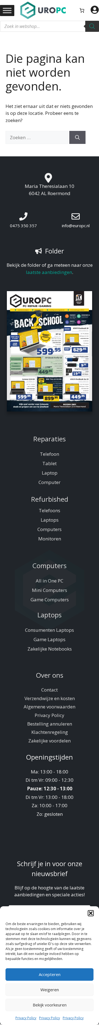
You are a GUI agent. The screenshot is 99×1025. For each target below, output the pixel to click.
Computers (49, 529)
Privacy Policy (25, 1018)
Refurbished (49, 499)
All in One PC (49, 581)
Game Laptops (49, 639)
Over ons (49, 675)
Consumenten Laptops (49, 630)
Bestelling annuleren (49, 724)
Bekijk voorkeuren (50, 1005)
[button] (91, 913)
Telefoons (49, 510)
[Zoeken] (92, 26)
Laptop (49, 473)
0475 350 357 (23, 225)
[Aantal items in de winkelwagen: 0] (82, 10)
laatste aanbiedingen (49, 272)
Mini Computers (49, 590)
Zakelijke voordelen (49, 740)
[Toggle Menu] (7, 10)
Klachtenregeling (49, 732)
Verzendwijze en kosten (49, 698)
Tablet (49, 463)
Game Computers (50, 599)
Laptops (50, 520)
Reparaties (49, 438)
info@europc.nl (76, 225)
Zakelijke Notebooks (50, 649)
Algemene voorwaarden (49, 706)
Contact (49, 690)
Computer (49, 482)
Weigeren (49, 989)
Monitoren (49, 538)
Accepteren (50, 974)
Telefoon (49, 454)
